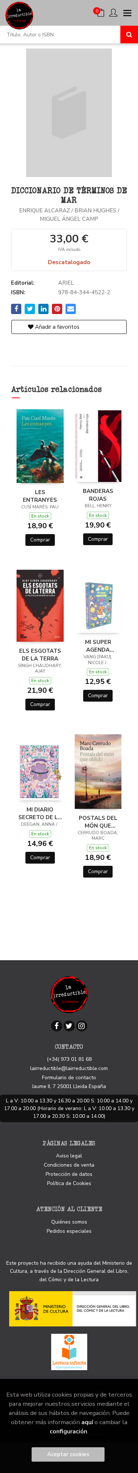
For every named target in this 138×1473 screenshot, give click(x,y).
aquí (87, 1422)
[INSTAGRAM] (81, 1025)
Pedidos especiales (69, 1231)
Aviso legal (69, 1155)
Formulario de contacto (69, 1077)
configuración (68, 1431)
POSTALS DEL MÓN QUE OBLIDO (98, 821)
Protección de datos (69, 1174)
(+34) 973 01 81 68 (69, 1059)
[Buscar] (129, 34)
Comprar (40, 539)
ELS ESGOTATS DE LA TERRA (40, 654)
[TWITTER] (69, 1025)
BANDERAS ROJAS (98, 494)
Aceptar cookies (68, 1454)
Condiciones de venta (69, 1165)
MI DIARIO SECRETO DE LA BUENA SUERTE (40, 813)
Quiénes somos (69, 1221)
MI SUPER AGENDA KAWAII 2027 (98, 645)
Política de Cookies (69, 1183)
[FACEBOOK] (56, 1025)
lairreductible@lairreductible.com (69, 1068)
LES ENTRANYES (40, 496)
